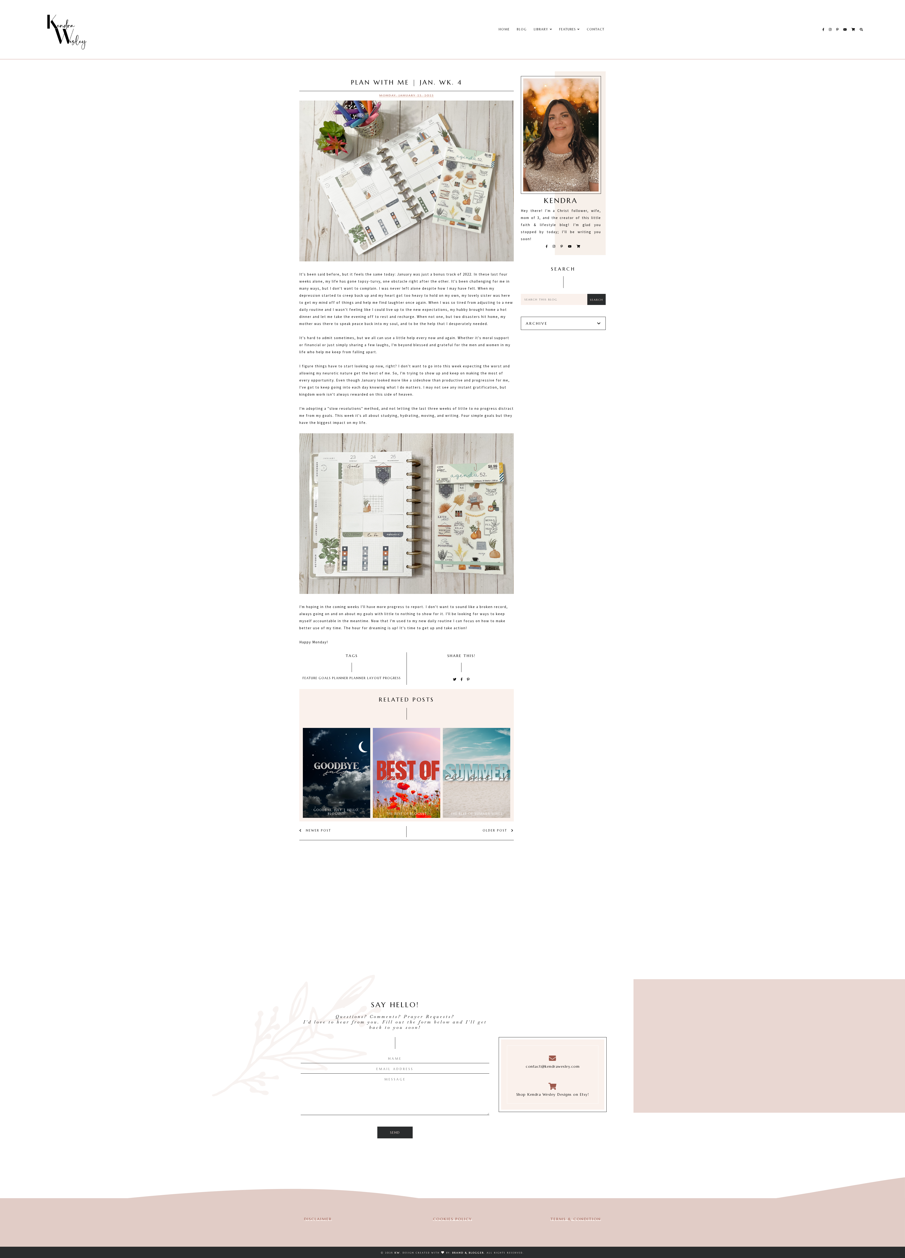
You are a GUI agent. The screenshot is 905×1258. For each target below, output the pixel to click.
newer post (317, 830)
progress (392, 678)
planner (340, 678)
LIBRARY (542, 29)
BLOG (522, 29)
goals (325, 678)
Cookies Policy (452, 1219)
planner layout (366, 678)
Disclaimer (318, 1219)
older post (496, 830)
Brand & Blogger (468, 1252)
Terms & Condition (576, 1219)
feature (310, 678)
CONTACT (596, 29)
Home (504, 29)
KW (397, 1252)
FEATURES (568, 29)
